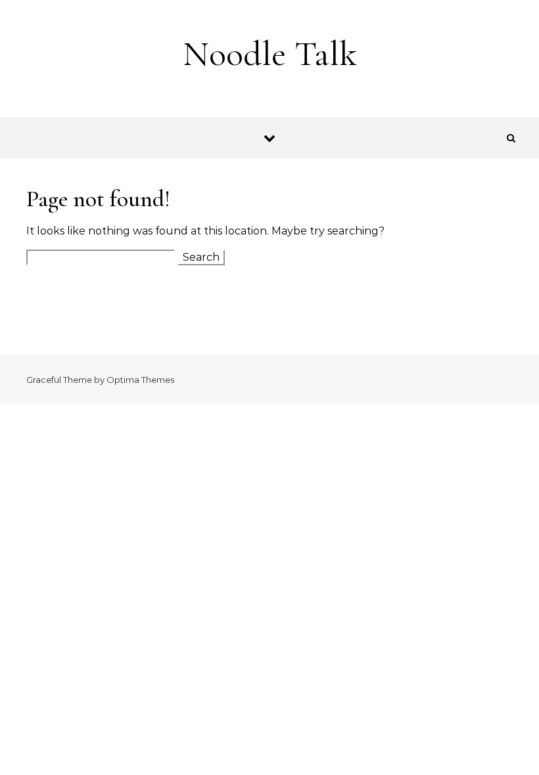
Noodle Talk (270, 53)
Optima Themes (140, 379)
